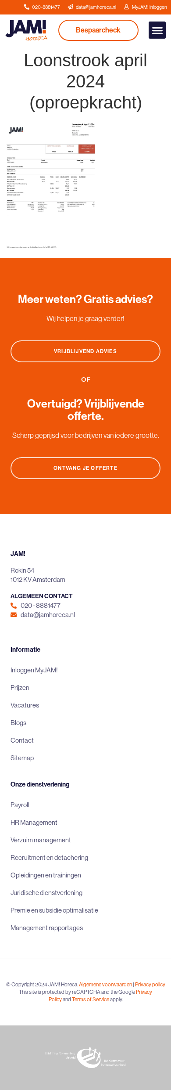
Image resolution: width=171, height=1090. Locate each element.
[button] (157, 30)
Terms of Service (90, 999)
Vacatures (25, 705)
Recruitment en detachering (49, 857)
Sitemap (22, 758)
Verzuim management (41, 840)
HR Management (34, 822)
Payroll (20, 805)
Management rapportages (47, 928)
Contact (22, 740)
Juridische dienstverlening (46, 892)
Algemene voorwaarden (105, 984)
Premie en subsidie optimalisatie (54, 910)
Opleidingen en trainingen (46, 875)
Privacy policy (150, 984)
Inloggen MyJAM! (34, 670)
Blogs (18, 722)
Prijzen (20, 687)
